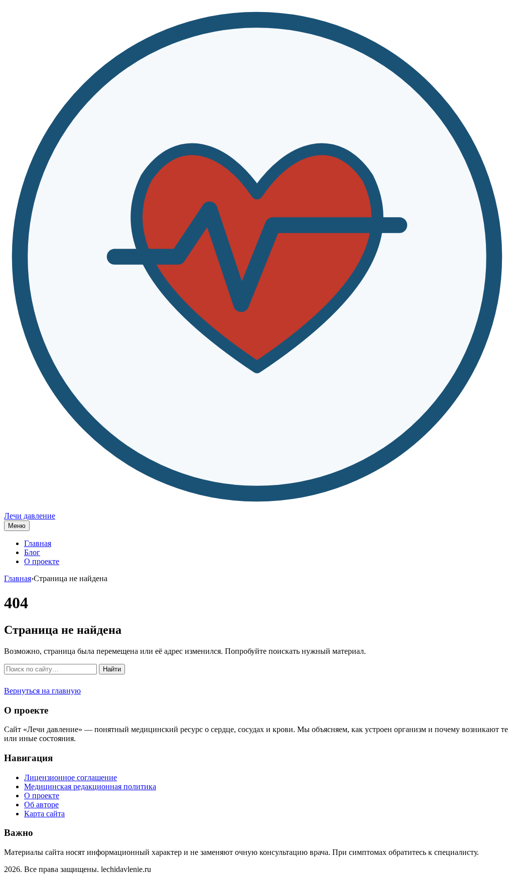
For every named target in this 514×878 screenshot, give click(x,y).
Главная (37, 543)
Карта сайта (44, 813)
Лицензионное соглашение (70, 777)
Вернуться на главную (42, 690)
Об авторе (41, 804)
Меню (17, 526)
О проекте (41, 561)
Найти (112, 669)
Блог (32, 552)
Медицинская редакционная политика (90, 786)
